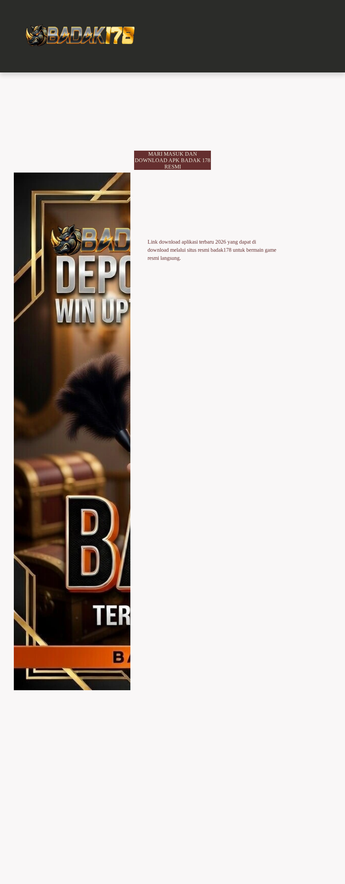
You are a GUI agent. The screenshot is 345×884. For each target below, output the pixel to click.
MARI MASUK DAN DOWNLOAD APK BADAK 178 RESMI (172, 160)
